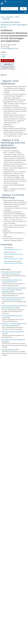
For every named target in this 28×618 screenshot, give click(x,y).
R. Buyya (3, 56)
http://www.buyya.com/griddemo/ (13, 263)
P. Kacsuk (3, 55)
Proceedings (9, 17)
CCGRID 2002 (6, 19)
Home (2, 17)
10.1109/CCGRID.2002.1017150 (9, 48)
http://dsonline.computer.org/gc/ (13, 259)
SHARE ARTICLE (8, 64)
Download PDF (8, 60)
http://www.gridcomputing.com (13, 249)
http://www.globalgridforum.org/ (13, 254)
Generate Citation (8, 68)
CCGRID (16, 17)
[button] (25, 12)
